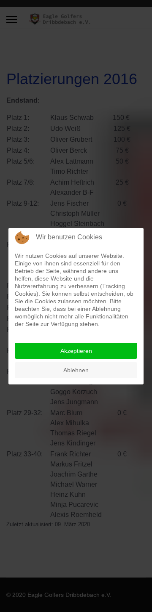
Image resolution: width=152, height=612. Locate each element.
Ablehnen (76, 370)
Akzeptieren (76, 350)
